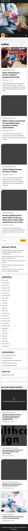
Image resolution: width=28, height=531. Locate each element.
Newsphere (22, 527)
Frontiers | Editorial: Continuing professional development (12, 517)
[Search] (26, 35)
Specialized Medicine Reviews (8, 118)
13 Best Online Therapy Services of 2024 (12, 170)
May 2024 (4, 336)
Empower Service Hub (8, 375)
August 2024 (5, 328)
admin (11, 80)
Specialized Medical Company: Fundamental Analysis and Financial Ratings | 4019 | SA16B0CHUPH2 (13, 252)
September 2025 (6, 295)
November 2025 (6, 290)
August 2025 (5, 298)
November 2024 (6, 321)
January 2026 (5, 285)
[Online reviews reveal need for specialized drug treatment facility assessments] (14, 105)
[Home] (3, 35)
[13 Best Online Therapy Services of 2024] (14, 154)
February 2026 (5, 283)
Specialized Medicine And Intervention (11, 360)
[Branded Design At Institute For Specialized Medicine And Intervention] (14, 435)
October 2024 (5, 323)
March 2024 (5, 341)
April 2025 (4, 308)
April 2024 (4, 338)
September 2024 (6, 326)
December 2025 (6, 288)
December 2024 (6, 318)
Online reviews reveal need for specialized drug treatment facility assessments (13, 124)
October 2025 (5, 293)
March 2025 (5, 310)
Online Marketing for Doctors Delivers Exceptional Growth (11, 75)
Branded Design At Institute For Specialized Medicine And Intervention (12, 451)
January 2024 (5, 346)
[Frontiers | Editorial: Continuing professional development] (14, 502)
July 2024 (4, 331)
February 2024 (5, 343)
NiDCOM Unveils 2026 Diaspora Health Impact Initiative (12, 485)
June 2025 (4, 303)
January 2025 (5, 315)
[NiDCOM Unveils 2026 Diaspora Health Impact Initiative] (14, 469)
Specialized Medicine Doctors (8, 70)
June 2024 (4, 333)
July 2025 (4, 300)
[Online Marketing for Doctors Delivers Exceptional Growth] (14, 57)
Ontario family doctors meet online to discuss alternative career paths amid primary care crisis (12, 218)
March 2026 (5, 280)
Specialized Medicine (7, 358)
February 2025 (5, 313)
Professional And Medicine (8, 212)
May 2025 (4, 305)
